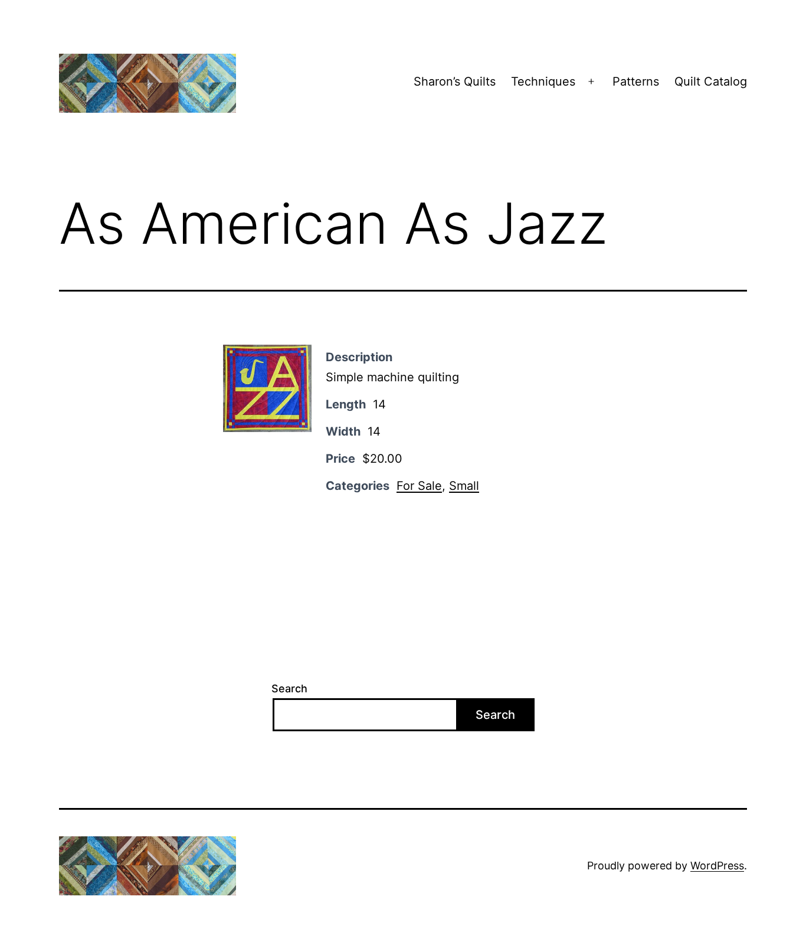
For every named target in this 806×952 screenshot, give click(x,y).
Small (464, 486)
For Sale (419, 486)
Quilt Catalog (710, 81)
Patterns (635, 81)
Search (289, 688)
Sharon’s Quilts (455, 81)
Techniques (543, 81)
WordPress (717, 865)
